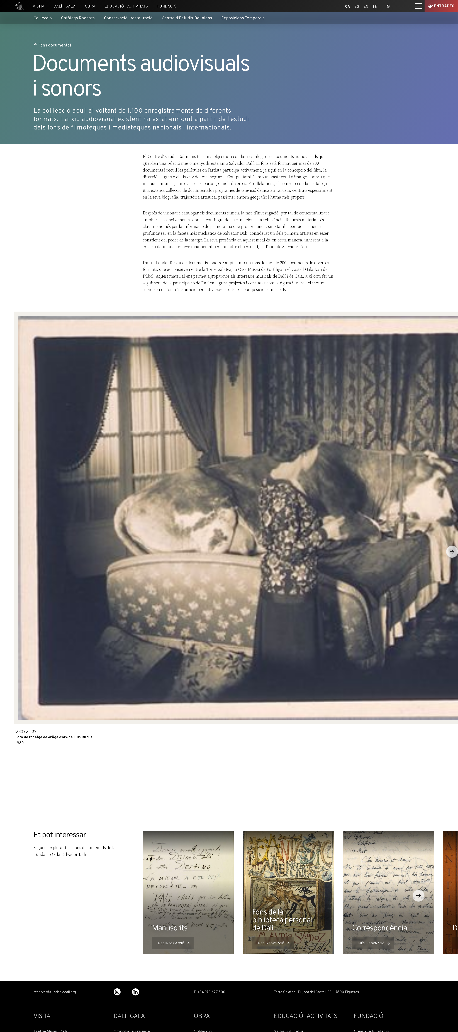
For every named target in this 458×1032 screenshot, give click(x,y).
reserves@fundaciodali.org (54, 992)
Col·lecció (42, 18)
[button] (419, 896)
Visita (39, 6)
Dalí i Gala (64, 6)
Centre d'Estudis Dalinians (187, 18)
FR (375, 6)
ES (357, 6)
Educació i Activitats (126, 6)
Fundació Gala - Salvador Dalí (18, 6)
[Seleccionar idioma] (388, 6)
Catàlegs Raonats (78, 18)
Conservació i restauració (128, 18)
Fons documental (54, 45)
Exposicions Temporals (243, 18)
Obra (90, 6)
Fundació (167, 6)
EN (366, 6)
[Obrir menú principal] (419, 6)
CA (347, 6)
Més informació (171, 943)
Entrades (444, 6)
